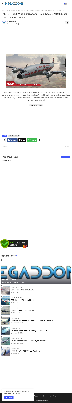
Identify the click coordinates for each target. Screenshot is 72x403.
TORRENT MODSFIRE (36, 105)
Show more (65, 157)
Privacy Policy (52, 396)
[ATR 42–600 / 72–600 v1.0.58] (5, 300)
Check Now (15, 393)
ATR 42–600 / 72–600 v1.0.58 (22, 300)
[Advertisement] (36, 41)
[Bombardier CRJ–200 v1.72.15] (5, 290)
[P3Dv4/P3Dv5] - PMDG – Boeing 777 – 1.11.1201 (29, 331)
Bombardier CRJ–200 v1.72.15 (22, 290)
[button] (65, 4)
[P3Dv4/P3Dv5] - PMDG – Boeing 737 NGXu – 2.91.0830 (32, 320)
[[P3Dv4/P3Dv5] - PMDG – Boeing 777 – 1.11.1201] (5, 331)
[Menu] (2, 3)
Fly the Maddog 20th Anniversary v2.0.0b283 (28, 341)
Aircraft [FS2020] (12, 10)
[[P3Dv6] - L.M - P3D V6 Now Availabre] (5, 351)
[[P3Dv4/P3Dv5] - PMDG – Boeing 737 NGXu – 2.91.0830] (5, 321)
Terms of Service (39, 396)
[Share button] (39, 140)
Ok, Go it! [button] (9, 397)
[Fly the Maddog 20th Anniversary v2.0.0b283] (5, 341)
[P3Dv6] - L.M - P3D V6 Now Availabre (25, 351)
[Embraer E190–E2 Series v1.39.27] (5, 310)
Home (3, 10)
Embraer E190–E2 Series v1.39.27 (24, 310)
